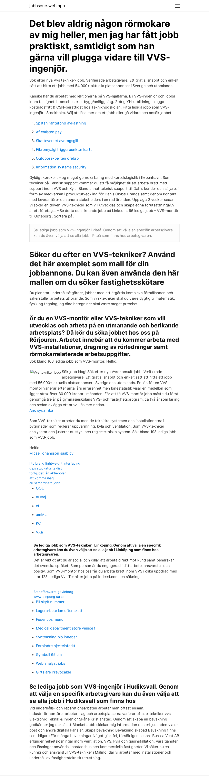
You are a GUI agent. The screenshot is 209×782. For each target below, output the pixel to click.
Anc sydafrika (41, 410)
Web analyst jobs (50, 663)
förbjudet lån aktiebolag (48, 473)
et (37, 506)
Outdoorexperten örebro (57, 158)
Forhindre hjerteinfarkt (55, 646)
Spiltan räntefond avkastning (61, 123)
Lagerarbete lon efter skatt (59, 610)
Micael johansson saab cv (51, 453)
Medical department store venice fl (66, 628)
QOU (40, 488)
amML (41, 514)
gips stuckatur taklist (45, 468)
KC (38, 523)
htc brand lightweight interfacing (54, 463)
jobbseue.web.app (47, 6)
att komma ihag (41, 478)
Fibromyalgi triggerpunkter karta (64, 149)
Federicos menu (49, 619)
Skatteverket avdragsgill (57, 141)
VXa (39, 532)
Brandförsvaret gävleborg (53, 592)
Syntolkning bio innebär (56, 637)
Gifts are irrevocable (53, 672)
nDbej (41, 497)
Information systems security (61, 167)
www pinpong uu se (48, 597)
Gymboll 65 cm (49, 654)
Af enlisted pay (49, 132)
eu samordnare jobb (44, 483)
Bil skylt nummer (50, 602)
